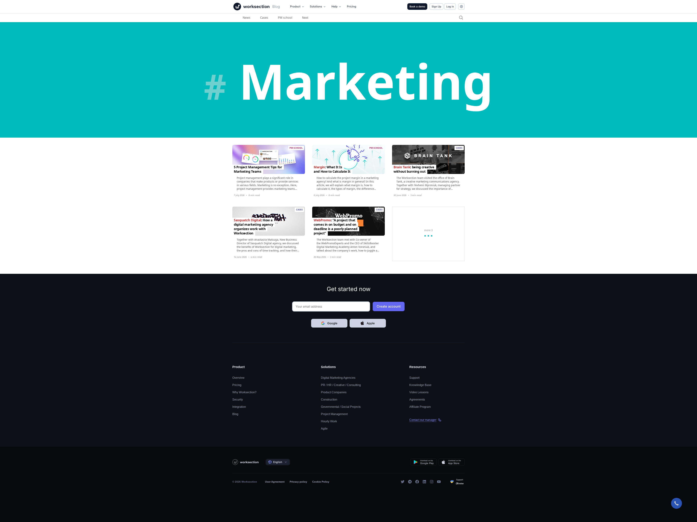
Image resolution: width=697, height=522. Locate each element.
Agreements (417, 399)
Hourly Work (329, 421)
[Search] (461, 17)
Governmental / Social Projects (341, 406)
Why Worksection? (244, 392)
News (246, 18)
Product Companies (334, 392)
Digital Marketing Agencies (338, 377)
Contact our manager (422, 419)
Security (237, 399)
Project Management (334, 414)
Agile (324, 428)
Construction (329, 399)
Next (305, 18)
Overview (238, 377)
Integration (239, 406)
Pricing (236, 385)
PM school (285, 18)
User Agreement (275, 481)
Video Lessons (419, 392)
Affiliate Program (420, 406)
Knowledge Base (420, 385)
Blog (235, 414)
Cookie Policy (320, 481)
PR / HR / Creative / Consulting (341, 385)
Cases (264, 18)
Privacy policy (298, 481)
